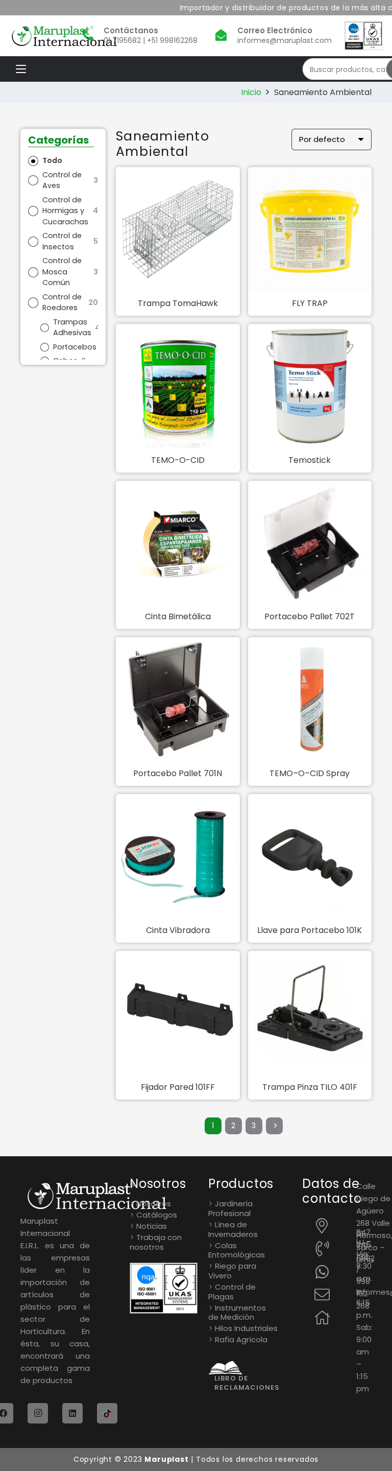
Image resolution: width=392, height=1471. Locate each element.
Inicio (251, 92)
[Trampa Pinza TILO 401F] (310, 1013)
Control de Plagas (232, 1291)
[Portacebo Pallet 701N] (178, 699)
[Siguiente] (274, 1126)
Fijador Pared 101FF (178, 1087)
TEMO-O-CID (178, 460)
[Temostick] (310, 386)
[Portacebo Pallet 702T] (310, 543)
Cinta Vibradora (178, 930)
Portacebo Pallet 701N (177, 773)
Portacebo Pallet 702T (309, 616)
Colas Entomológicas (236, 1250)
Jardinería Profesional (230, 1208)
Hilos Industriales (246, 1328)
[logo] (64, 36)
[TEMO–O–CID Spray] (310, 699)
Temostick (309, 460)
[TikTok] (107, 1413)
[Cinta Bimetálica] (178, 543)
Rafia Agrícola (241, 1339)
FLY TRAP (310, 303)
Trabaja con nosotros (156, 1242)
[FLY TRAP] (310, 229)
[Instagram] (38, 1413)
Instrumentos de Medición (237, 1312)
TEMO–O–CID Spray (310, 773)
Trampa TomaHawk (178, 303)
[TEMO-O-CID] (178, 386)
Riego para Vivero (232, 1270)
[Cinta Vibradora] (178, 856)
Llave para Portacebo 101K (309, 930)
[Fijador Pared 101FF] (178, 1013)
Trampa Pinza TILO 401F (309, 1087)
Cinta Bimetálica (178, 616)
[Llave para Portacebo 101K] (310, 856)
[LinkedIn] (72, 1413)
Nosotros (153, 1203)
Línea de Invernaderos (233, 1229)
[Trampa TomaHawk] (178, 229)
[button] (21, 69)
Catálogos (156, 1214)
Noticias (151, 1226)
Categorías (58, 140)
